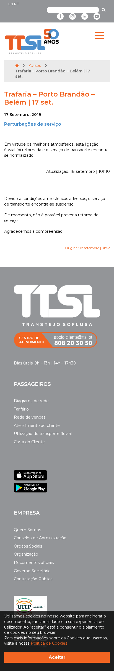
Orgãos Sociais (28, 546)
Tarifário (21, 409)
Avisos (35, 65)
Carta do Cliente (29, 441)
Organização (26, 554)
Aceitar (57, 657)
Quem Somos (27, 529)
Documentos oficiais (34, 562)
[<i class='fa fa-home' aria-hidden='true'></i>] (17, 65)
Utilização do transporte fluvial (43, 433)
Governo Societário (32, 570)
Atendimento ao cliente (37, 425)
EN (10, 4)
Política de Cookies (49, 643)
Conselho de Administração (40, 537)
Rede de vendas (29, 417)
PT (16, 4)
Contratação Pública (33, 578)
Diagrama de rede (31, 400)
